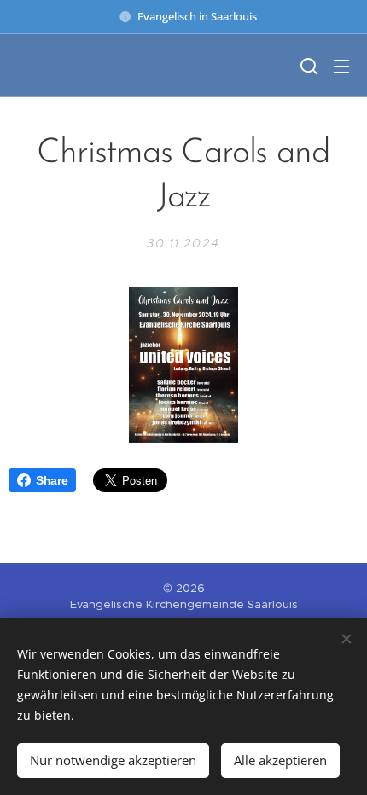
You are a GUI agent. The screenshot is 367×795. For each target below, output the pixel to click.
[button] (307, 65)
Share (51, 480)
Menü (341, 66)
